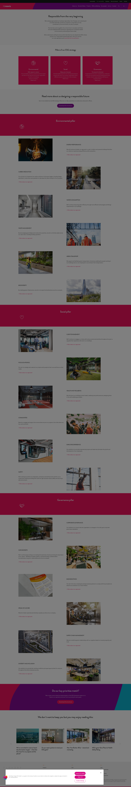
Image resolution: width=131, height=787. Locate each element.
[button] (5, 777)
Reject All (80, 777)
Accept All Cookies (80, 773)
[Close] (100, 772)
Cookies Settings (80, 780)
